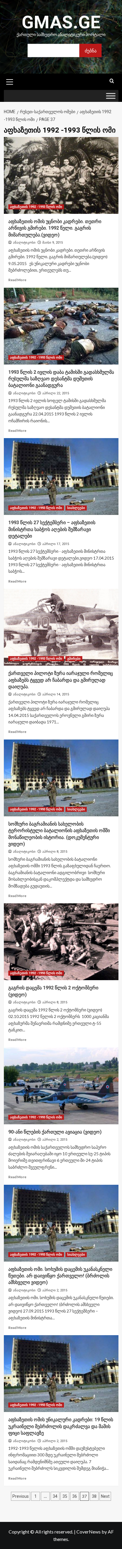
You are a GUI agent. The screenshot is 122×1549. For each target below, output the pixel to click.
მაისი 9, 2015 (52, 243)
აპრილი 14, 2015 (55, 694)
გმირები (74, 659)
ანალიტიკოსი (24, 242)
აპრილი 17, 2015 (55, 544)
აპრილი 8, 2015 (54, 852)
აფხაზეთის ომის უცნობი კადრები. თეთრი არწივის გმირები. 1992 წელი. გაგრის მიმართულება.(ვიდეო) (54, 228)
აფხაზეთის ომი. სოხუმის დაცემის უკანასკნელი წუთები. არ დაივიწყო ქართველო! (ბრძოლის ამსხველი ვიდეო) (60, 1275)
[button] (10, 81)
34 (55, 1496)
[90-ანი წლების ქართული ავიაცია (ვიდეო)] (61, 1085)
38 (94, 1496)
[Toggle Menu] (110, 96)
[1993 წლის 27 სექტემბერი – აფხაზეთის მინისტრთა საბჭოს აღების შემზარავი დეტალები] (61, 476)
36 (74, 1496)
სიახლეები (76, 508)
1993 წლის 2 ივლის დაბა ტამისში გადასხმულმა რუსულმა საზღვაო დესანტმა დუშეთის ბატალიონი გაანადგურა (61, 378)
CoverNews (88, 1531)
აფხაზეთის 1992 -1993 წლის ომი (36, 207)
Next (105, 1496)
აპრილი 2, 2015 (54, 1140)
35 (64, 1496)
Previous (20, 1496)
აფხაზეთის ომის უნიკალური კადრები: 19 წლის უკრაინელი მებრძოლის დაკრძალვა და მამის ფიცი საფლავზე (60, 1426)
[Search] (111, 81)
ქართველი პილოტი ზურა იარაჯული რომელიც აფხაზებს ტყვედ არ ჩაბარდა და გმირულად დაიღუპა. (60, 679)
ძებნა (91, 50)
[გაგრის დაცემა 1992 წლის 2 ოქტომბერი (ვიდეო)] (61, 941)
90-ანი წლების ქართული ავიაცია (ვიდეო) (55, 1132)
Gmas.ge (61, 22)
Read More (17, 280)
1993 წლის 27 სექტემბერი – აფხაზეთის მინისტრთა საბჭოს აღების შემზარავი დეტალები (51, 529)
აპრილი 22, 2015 (55, 393)
